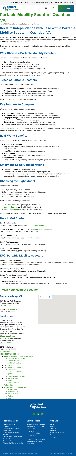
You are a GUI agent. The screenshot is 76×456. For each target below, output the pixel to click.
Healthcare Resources (57, 433)
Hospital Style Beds (11, 378)
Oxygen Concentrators (16, 376)
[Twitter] (42, 414)
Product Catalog (11, 421)
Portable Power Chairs (16, 359)
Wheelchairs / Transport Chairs (15, 387)
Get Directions (5, 305)
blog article (9, 265)
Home (2, 24)
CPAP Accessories (15, 372)
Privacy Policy (61, 453)
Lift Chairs (7, 365)
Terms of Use (69, 453)
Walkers (11, 398)
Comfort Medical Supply (9, 128)
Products (53, 426)
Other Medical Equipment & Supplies (12, 433)
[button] (46, 8)
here (43, 131)
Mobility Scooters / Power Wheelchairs (18, 356)
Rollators (11, 396)
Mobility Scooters (14, 363)
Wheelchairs (12, 389)
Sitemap (53, 453)
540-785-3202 (11, 309)
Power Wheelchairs (15, 361)
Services (53, 430)
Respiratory (12, 370)
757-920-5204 (31, 443)
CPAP (10, 374)
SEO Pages (8, 24)
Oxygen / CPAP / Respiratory (15, 367)
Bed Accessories (14, 383)
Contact (53, 437)
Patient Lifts (8, 385)
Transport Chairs (14, 392)
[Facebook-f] (33, 414)
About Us (53, 428)
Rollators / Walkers (11, 394)
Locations (53, 435)
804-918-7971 (5, 351)
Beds (10, 381)
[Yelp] (38, 414)
